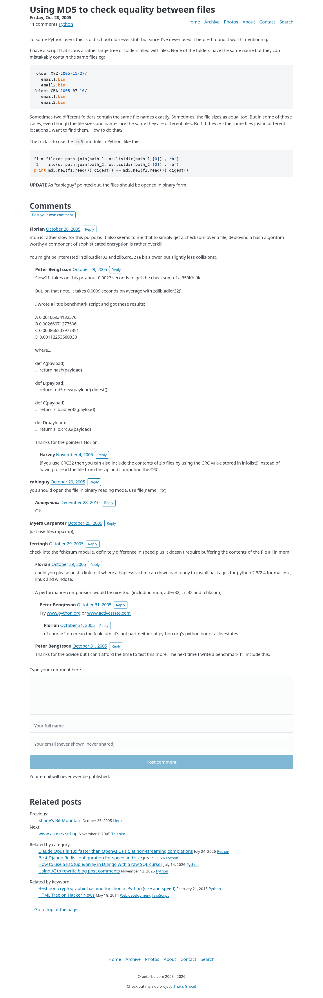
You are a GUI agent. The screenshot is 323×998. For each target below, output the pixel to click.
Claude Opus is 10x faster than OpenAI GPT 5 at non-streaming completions (115, 851)
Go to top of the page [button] (56, 909)
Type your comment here (55, 670)
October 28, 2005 (63, 229)
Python (66, 24)
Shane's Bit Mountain (59, 820)
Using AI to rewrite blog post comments (79, 871)
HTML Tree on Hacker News (66, 895)
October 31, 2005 (94, 605)
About (249, 22)
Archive (212, 22)
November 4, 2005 (74, 455)
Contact (267, 22)
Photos (231, 22)
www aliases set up (58, 833)
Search (286, 22)
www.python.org (64, 613)
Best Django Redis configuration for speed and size (90, 858)
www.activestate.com (109, 613)
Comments (50, 206)
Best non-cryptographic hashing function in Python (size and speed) (106, 888)
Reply (89, 229)
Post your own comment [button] (52, 214)
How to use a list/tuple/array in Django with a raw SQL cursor (100, 864)
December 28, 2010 (80, 502)
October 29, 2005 (90, 269)
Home (193, 22)
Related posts (56, 802)
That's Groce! (185, 986)
